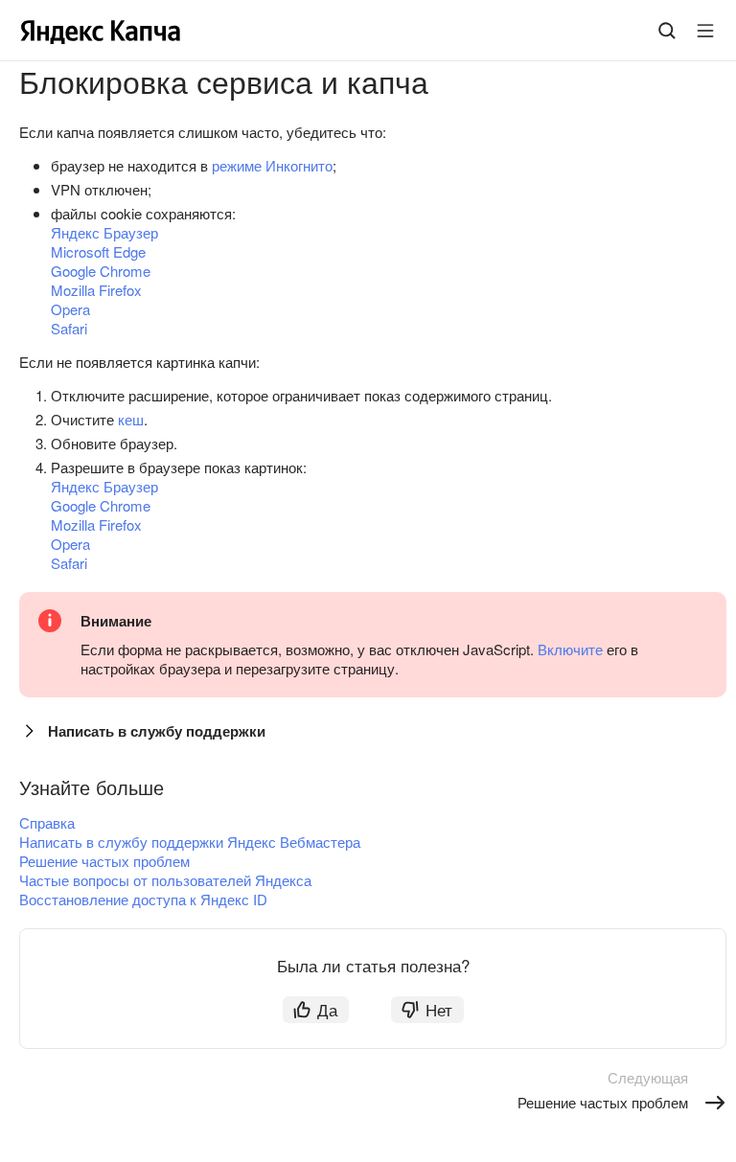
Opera (70, 309)
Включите (570, 649)
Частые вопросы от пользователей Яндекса (165, 880)
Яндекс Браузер (104, 232)
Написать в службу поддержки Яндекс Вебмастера (189, 842)
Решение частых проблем (104, 861)
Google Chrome (100, 271)
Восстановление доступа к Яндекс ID (143, 899)
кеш (131, 419)
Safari (69, 328)
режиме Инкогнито (272, 165)
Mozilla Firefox (96, 290)
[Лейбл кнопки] (705, 31)
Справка (47, 822)
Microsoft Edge (98, 251)
